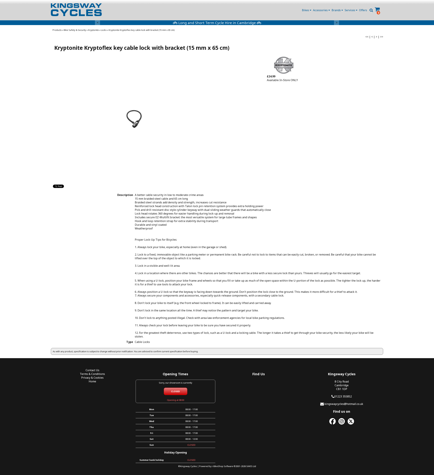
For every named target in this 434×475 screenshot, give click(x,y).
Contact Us (92, 370)
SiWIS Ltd (251, 466)
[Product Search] (371, 10)
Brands (336, 10)
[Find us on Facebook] (332, 424)
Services (350, 10)
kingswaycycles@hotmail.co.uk (343, 404)
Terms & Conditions (92, 374)
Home (92, 381)
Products (57, 29)
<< (366, 37)
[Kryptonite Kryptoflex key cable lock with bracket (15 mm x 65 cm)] (134, 119)
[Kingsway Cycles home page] (76, 9)
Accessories (320, 10)
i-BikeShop (217, 466)
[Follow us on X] (351, 424)
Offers (363, 10)
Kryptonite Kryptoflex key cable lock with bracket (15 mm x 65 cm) (142, 29)
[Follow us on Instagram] (341, 424)
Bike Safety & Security (75, 29)
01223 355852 (343, 396)
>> (381, 37)
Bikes (306, 10)
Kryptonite (93, 29)
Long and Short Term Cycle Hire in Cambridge (217, 22)
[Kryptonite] (284, 73)
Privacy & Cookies (92, 377)
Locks (104, 29)
